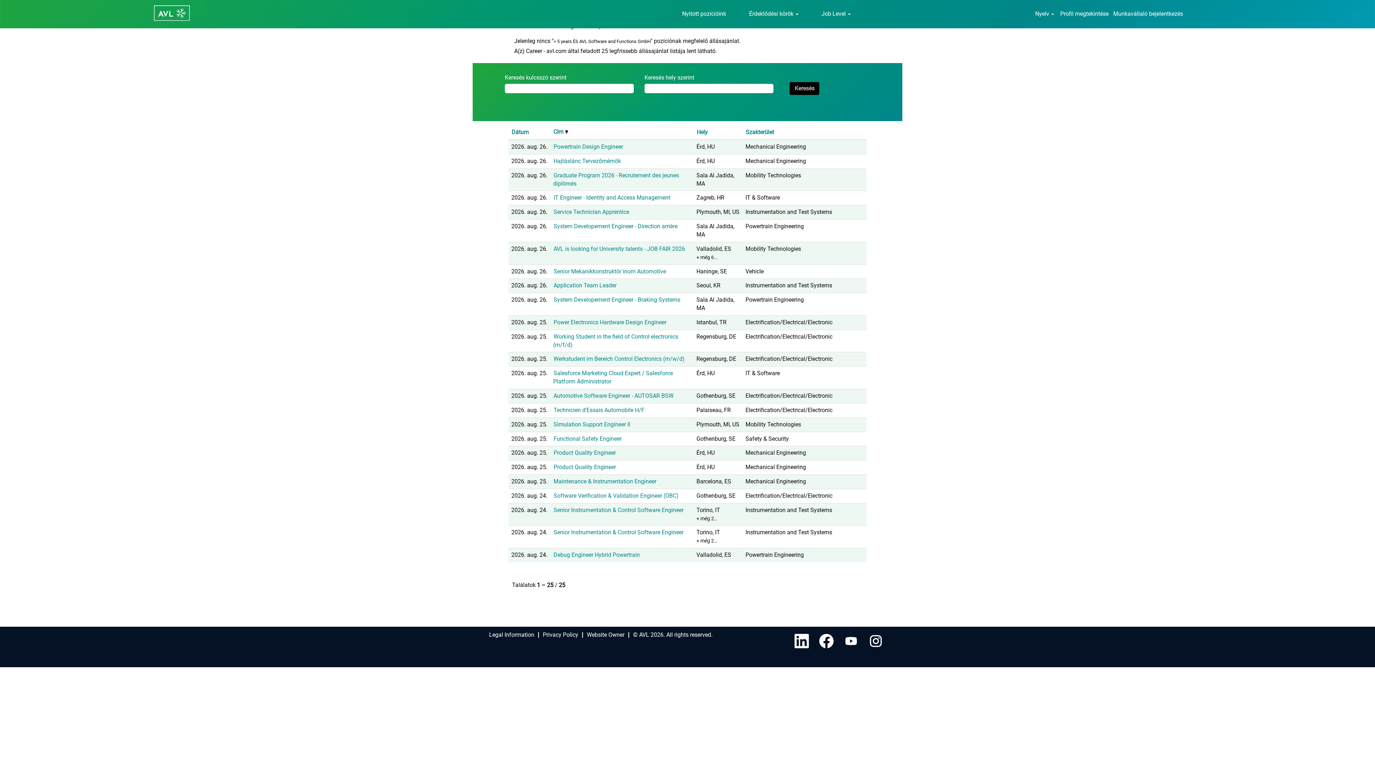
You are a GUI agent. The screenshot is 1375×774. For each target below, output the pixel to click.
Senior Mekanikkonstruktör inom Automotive (610, 271)
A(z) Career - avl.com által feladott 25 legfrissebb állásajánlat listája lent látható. (615, 51)
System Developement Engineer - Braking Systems (617, 299)
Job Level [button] (834, 13)
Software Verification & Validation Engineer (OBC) (616, 495)
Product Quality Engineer (585, 452)
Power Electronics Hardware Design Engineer (610, 322)
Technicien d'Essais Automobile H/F (599, 410)
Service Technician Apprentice (591, 212)
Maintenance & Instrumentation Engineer (605, 481)
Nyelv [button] (1043, 13)
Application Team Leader (585, 285)
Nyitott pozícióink (704, 13)
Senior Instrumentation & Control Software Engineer (619, 510)
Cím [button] (559, 131)
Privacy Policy (560, 634)
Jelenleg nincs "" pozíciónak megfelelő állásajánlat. (627, 41)
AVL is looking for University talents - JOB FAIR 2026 (619, 248)
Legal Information (511, 634)
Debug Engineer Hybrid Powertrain (597, 554)
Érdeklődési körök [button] (772, 13)
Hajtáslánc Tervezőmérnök (587, 161)
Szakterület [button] (760, 132)
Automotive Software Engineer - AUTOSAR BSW (614, 395)
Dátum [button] (520, 132)
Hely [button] (702, 132)
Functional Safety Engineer (588, 438)
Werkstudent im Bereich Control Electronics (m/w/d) (619, 358)
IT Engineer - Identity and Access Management (612, 197)
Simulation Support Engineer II (592, 424)
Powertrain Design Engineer (588, 146)
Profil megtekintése (1084, 13)
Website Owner (605, 634)
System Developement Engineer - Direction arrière (615, 226)
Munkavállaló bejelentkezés (1148, 13)
